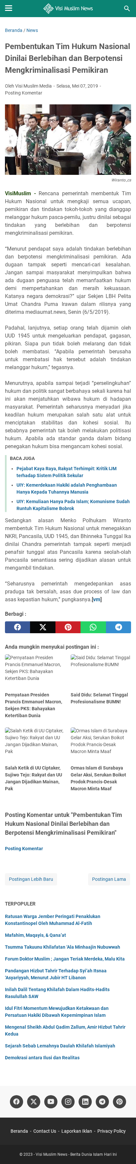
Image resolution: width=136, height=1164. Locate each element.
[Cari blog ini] (127, 9)
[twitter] (42, 627)
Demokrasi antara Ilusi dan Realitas (42, 1057)
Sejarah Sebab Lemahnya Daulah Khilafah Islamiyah (60, 1045)
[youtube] (50, 1101)
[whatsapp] (93, 627)
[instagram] (68, 1101)
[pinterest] (68, 627)
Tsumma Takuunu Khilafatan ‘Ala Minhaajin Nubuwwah (62, 947)
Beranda (19, 1131)
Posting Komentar (23, 92)
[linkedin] (85, 1101)
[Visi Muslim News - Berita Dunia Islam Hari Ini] (68, 8)
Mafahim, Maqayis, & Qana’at (35, 935)
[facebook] (17, 627)
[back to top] (122, 1149)
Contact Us (44, 1131)
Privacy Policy (111, 1131)
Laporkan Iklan (76, 1131)
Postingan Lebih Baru (31, 879)
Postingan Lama (109, 879)
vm (96, 599)
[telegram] (118, 627)
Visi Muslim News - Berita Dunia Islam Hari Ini (76, 1154)
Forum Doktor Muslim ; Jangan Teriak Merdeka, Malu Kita (65, 958)
